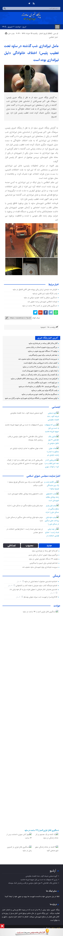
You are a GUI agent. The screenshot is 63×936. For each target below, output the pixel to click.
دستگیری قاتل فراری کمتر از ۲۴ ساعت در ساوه (40, 367)
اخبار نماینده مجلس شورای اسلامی (43, 476)
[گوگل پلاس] (40, 312)
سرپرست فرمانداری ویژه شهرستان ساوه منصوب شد (37, 359)
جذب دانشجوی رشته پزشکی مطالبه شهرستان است (25, 493)
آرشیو (53, 870)
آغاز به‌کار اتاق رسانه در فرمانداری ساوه (43, 343)
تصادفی (12, 545)
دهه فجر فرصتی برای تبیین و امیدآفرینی (43, 355)
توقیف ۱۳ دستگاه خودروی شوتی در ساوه (42, 351)
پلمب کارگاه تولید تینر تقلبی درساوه (45, 293)
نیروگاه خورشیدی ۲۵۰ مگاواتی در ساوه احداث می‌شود (38, 386)
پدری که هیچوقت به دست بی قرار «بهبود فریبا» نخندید (24, 424)
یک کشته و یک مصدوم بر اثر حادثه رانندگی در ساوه (39, 375)
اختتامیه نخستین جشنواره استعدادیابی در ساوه (40, 581)
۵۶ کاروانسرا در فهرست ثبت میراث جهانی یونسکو (40, 597)
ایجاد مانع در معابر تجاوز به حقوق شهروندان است (39, 371)
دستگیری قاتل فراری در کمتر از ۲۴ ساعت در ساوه (39, 305)
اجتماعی (56, 407)
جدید (49, 545)
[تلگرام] (29, 3)
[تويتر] (35, 312)
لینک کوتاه (36, 318)
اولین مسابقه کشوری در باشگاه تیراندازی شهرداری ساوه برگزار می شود (31, 398)
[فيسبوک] (45, 312)
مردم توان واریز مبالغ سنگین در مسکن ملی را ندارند (25, 505)
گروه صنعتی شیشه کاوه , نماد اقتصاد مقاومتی (26, 413)
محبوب (29, 545)
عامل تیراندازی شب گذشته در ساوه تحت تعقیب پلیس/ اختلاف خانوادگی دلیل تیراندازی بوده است (31, 53)
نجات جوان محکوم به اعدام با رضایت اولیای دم (26, 448)
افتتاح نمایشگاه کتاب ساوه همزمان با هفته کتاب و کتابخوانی (36, 585)
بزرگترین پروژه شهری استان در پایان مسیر (41, 347)
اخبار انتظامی (53, 37)
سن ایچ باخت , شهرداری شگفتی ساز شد (42, 382)
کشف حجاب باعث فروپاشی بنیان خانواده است (40, 363)
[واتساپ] (56, 312)
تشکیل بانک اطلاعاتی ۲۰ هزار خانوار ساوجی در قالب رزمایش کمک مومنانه (32, 883)
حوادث (56, 606)
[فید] (33, 3)
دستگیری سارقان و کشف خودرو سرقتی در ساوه (40, 297)
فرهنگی (56, 576)
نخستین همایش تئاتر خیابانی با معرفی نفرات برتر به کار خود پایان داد (33, 589)
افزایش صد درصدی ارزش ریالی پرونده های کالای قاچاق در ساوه (35, 289)
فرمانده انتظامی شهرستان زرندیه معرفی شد (42, 301)
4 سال (19, 581)
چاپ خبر (11, 33)
